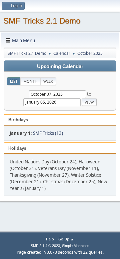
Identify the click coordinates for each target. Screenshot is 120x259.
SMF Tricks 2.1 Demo (41, 20)
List (13, 81)
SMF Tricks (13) (48, 133)
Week (48, 81)
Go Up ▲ (66, 238)
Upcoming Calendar (60, 66)
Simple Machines (75, 246)
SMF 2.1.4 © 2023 (45, 246)
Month (30, 81)
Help (50, 238)
